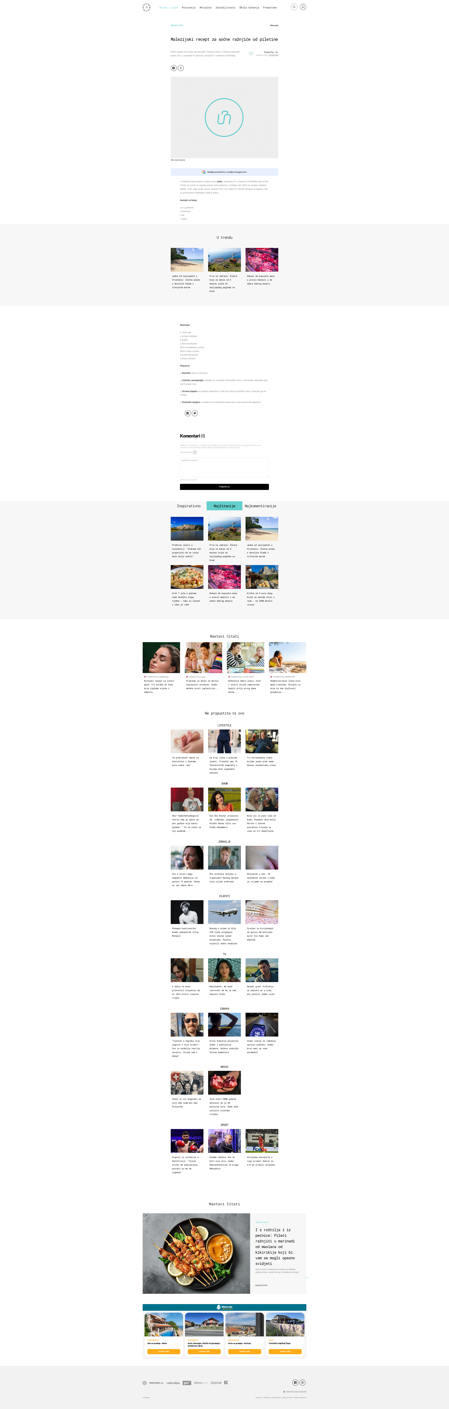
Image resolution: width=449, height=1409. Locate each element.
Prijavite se (224, 487)
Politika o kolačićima (300, 1397)
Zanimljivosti (225, 7)
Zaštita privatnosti (287, 1397)
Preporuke (270, 7)
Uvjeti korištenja (276, 1397)
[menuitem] (303, 7)
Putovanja (189, 7)
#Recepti (274, 25)
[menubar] (303, 7)
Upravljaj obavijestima (296, 1391)
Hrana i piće (169, 7)
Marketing (267, 1397)
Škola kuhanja (249, 7)
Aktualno (205, 7)
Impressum (259, 1397)
